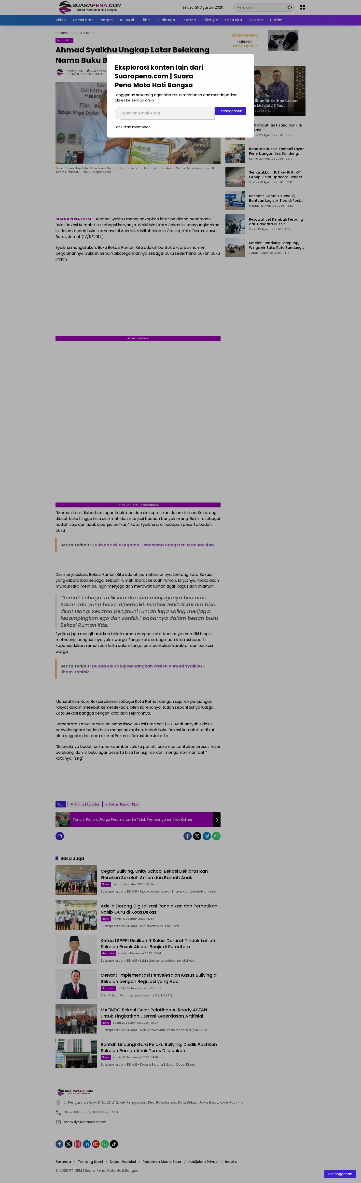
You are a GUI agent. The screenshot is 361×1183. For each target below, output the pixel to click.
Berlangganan (230, 111)
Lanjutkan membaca (133, 127)
